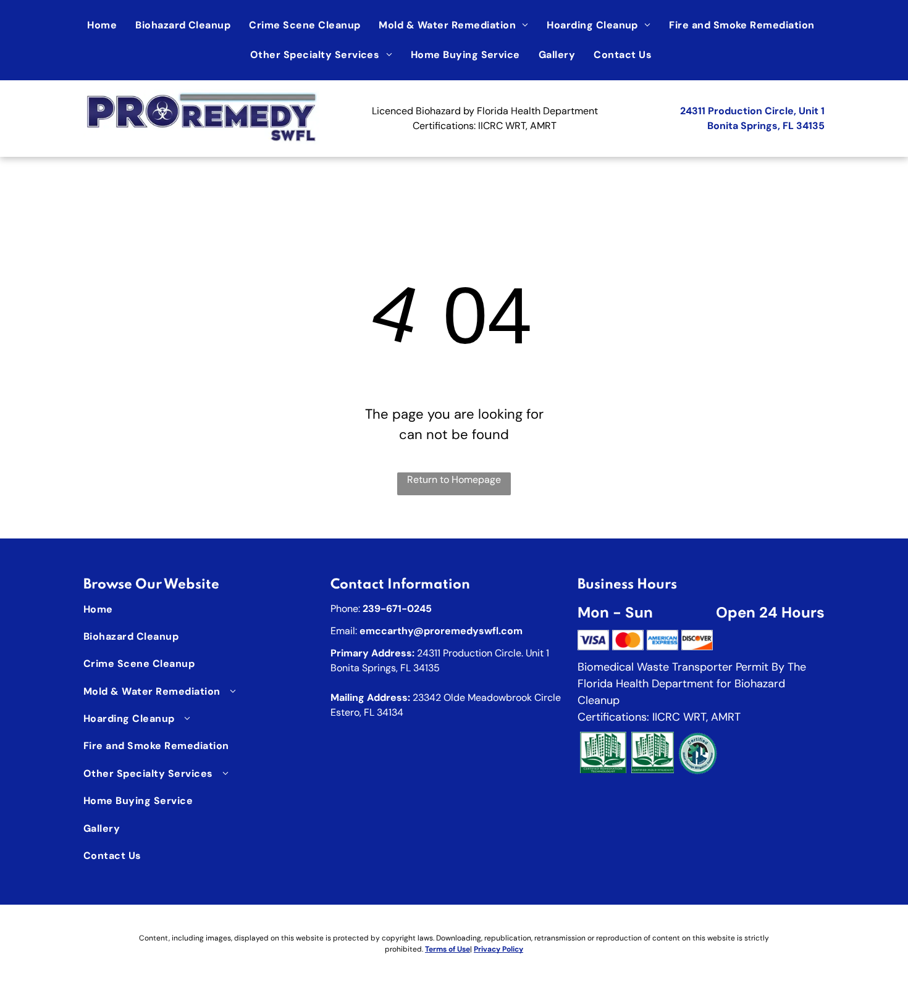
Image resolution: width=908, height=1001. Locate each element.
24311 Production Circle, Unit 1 (752, 110)
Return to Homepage (454, 479)
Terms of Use (447, 949)
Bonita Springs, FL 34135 (766, 125)
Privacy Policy (498, 949)
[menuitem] (105, 25)
